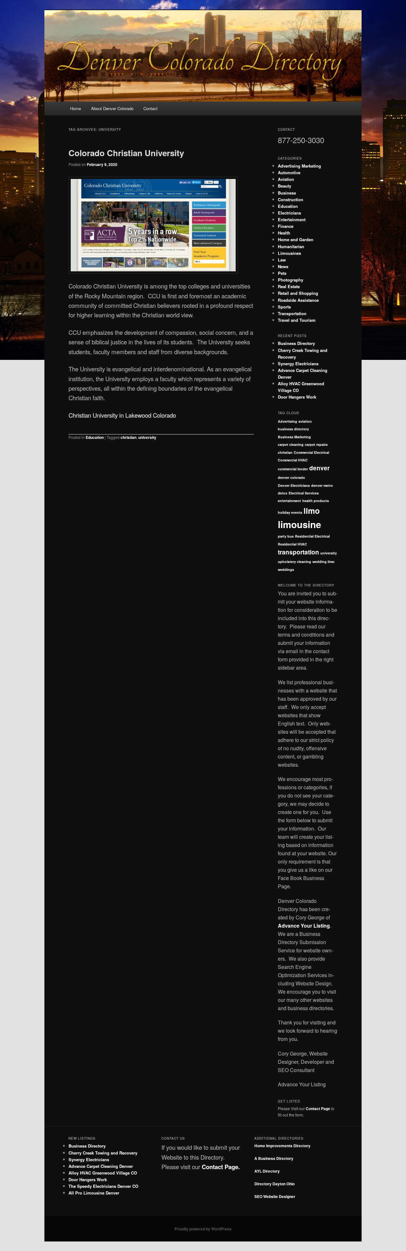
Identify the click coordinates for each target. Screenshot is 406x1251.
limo (312, 510)
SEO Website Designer (274, 1196)
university (147, 437)
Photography (290, 280)
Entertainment (291, 219)
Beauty (284, 186)
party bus (286, 536)
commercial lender (293, 469)
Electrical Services (304, 493)
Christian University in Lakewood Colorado (122, 415)
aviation (305, 421)
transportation (298, 552)
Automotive (289, 172)
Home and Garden (295, 239)
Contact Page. (221, 1166)
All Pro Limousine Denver (94, 1193)
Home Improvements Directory (282, 1145)
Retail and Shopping (298, 293)
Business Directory (296, 343)
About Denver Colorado (112, 108)
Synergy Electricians (298, 364)
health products (315, 500)
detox (282, 493)
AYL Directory (267, 1171)
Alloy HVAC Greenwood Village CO (103, 1173)
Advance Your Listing (304, 925)
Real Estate (289, 286)
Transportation (292, 313)
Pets (282, 273)
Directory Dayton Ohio (274, 1184)
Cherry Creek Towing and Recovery (103, 1153)
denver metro (322, 485)
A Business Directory (273, 1158)
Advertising (287, 421)
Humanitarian (291, 246)
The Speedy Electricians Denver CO (103, 1186)
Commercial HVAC (293, 460)
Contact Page (318, 1108)
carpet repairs (316, 444)
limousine (299, 524)
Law (282, 260)
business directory (293, 429)
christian (128, 437)
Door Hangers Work (297, 397)
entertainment (289, 500)
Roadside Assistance (298, 300)
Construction (290, 199)
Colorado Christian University (126, 153)
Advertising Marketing (299, 166)
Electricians (289, 213)
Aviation (286, 179)
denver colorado (291, 477)
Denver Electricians (294, 485)
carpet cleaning (291, 444)
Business (287, 193)
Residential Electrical (312, 536)
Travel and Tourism (297, 320)
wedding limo (323, 561)
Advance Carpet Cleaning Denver (101, 1166)
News (283, 266)
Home (75, 108)
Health (284, 233)
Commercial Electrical (311, 452)
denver (319, 468)
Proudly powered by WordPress (203, 1229)
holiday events (290, 512)
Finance (285, 226)
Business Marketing (294, 436)
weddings (286, 569)
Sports (284, 307)
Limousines (289, 253)
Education (95, 437)
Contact (150, 108)
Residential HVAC (292, 544)
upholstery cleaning (294, 561)
